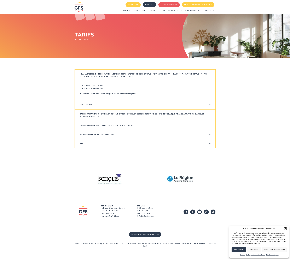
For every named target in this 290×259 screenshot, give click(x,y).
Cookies (242, 255)
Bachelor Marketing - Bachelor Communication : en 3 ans (107, 125)
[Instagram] (206, 212)
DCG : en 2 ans (86, 105)
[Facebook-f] (192, 212)
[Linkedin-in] (186, 212)
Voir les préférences (274, 250)
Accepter (238, 250)
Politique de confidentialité (255, 255)
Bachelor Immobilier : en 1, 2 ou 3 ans (97, 134)
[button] (285, 229)
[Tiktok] (213, 212)
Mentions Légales (272, 255)
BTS (81, 143)
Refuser (254, 250)
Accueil (78, 39)
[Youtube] (199, 212)
